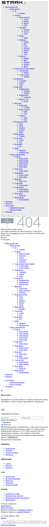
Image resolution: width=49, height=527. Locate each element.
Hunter (26, 42)
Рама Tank (23, 167)
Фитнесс (22, 56)
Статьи (8, 464)
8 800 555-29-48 (7, 508)
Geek (21, 126)
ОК (3, 410)
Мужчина (7, 425)
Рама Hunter (23, 161)
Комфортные (24, 89)
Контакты (9, 455)
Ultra (25, 25)
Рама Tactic (23, 165)
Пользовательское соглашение (17, 498)
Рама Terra (23, 177)
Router (26, 23)
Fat (20, 146)
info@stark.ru (6, 506)
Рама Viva (23, 181)
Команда (8, 468)
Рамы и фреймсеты (17, 154)
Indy (25, 44)
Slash (26, 52)
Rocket (21, 130)
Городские (19, 87)
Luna (25, 46)
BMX (17, 148)
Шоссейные (19, 134)
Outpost (26, 48)
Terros (26, 101)
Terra (21, 85)
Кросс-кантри (24, 17)
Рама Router (23, 163)
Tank (25, 34)
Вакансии (9, 481)
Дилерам (8, 212)
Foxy (21, 124)
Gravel (21, 83)
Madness (22, 150)
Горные (17, 15)
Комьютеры (23, 95)
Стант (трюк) (24, 75)
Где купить (9, 206)
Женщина (7, 422)
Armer (26, 19)
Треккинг (23, 40)
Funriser (27, 29)
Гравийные (19, 79)
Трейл (21, 36)
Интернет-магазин (17, 208)
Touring (26, 93)
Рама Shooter (24, 191)
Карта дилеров (15, 210)
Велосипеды (15, 9)
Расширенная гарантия (14, 496)
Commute (22, 81)
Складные (18, 138)
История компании (12, 479)
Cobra (21, 140)
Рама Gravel (23, 175)
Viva (25, 54)
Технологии (10, 477)
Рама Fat (22, 195)
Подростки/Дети (21, 122)
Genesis (22, 13)
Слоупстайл (23, 70)
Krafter (26, 21)
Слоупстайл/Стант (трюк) (25, 68)
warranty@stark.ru (23, 512)
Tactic (26, 38)
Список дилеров (11, 453)
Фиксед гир (23, 99)
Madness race (24, 152)
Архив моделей (11, 485)
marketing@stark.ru (25, 510)
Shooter (26, 77)
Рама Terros (23, 171)
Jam (20, 142)
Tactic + (27, 32)
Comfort (27, 91)
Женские (18, 103)
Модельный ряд (11, 7)
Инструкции (10, 500)
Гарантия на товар (12, 494)
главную (15, 233)
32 (15, 11)
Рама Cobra (23, 185)
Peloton (22, 136)
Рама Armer (23, 158)
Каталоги (9, 201)
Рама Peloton (24, 199)
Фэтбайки (18, 144)
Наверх (4, 518)
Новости (8, 204)
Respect (26, 50)
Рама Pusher (23, 189)
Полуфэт (22, 27)
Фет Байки (19, 193)
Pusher (26, 72)
